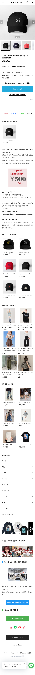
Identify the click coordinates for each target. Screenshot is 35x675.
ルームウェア (5, 509)
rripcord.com (17, 645)
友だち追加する (17, 618)
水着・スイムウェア (7, 515)
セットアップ (5, 491)
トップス (4, 473)
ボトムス (4, 479)
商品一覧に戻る (17, 637)
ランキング (5, 461)
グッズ (3, 503)
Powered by (15, 656)
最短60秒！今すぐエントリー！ (17, 603)
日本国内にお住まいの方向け (17, 95)
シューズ (4, 497)
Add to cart (17, 89)
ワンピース (5, 485)
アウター (4, 467)
